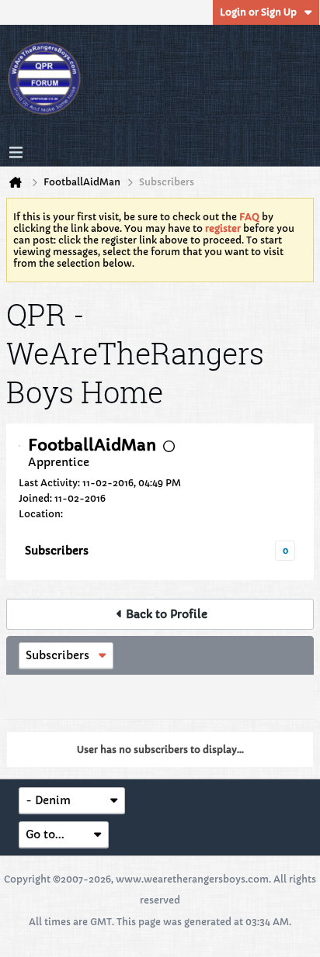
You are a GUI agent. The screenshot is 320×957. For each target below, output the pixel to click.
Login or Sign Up (258, 12)
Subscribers (57, 551)
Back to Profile (166, 614)
